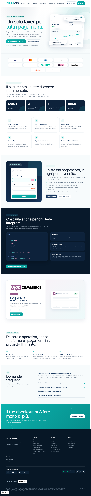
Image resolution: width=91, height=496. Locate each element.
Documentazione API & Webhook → (17, 266)
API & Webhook (36, 447)
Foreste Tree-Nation (10, 463)
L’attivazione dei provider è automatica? (49, 395)
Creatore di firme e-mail (85, 427)
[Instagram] (80, 471)
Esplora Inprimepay (64, 196)
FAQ (34, 453)
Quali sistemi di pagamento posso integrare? (51, 383)
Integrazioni (34, 3)
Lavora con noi (53, 445)
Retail (28, 3)
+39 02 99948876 (54, 451)
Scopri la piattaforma (33, 41)
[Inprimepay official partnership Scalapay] (22, 481)
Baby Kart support (10, 459)
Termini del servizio (72, 441)
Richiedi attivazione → (77, 416)
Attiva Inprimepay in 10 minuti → (16, 41)
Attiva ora (80, 3)
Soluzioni (23, 3)
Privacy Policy (71, 445)
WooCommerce (42, 3)
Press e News (53, 443)
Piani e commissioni (37, 445)
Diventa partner (60, 3)
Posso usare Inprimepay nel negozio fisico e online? (53, 387)
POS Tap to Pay (51, 3)
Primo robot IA (9, 461)
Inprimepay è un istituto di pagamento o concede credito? (54, 373)
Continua (24, 196)
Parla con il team (51, 196)
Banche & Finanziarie (38, 449)
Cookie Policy (70, 447)
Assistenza (52, 439)
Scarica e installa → (16, 314)
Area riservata (71, 3)
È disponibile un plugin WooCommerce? (49, 391)
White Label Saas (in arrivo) (39, 451)
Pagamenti (35, 439)
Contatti (52, 441)
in (83, 471)
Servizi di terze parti (72, 443)
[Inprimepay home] (12, 3)
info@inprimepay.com (55, 449)
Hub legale (70, 439)
